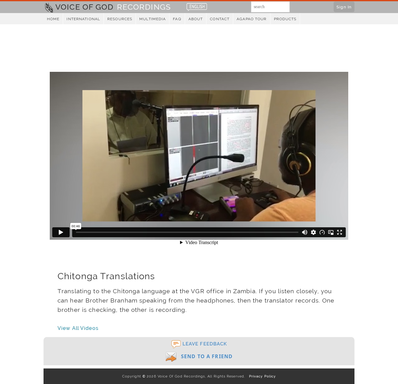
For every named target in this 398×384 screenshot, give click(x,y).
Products (285, 19)
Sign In (344, 6)
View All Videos (78, 328)
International (83, 19)
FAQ (177, 19)
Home (53, 19)
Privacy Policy (261, 376)
